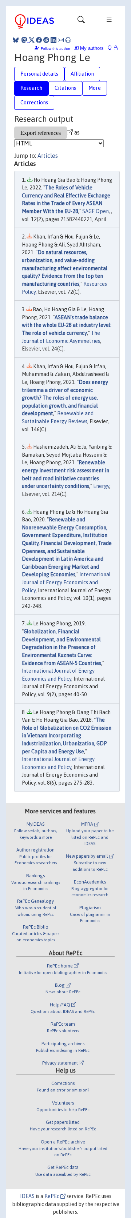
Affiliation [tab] (82, 74)
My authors (91, 48)
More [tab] (94, 88)
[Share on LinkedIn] (53, 40)
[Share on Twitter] (32, 40)
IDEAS (27, 1196)
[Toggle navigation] (81, 21)
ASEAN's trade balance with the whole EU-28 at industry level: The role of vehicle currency (66, 325)
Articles (47, 155)
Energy (101, 486)
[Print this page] (68, 40)
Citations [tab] (65, 88)
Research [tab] (31, 88)
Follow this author (55, 49)
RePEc (52, 1196)
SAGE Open (95, 211)
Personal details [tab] (39, 74)
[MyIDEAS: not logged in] (112, 48)
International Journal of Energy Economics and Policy (66, 582)
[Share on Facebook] (39, 40)
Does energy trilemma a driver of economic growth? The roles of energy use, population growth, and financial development (65, 397)
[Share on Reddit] (46, 40)
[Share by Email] (61, 40)
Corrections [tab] (34, 102)
